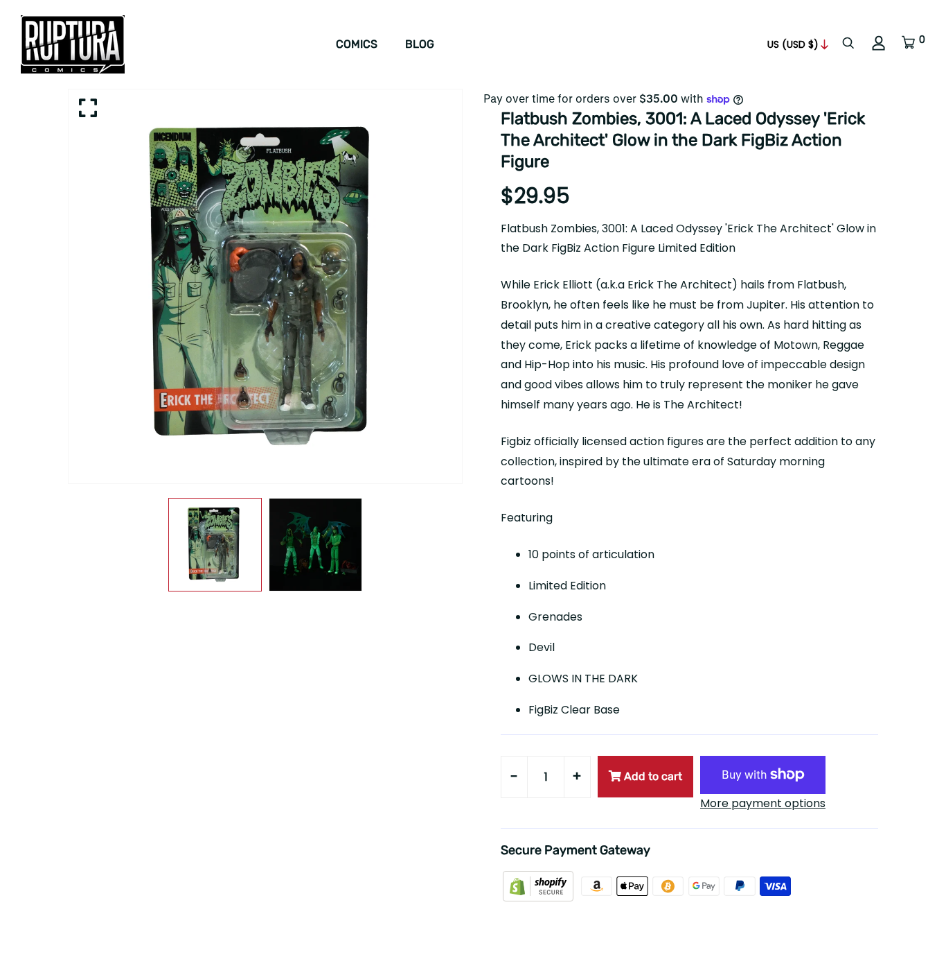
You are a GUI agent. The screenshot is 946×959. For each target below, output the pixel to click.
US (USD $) (793, 44)
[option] (265, 286)
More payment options (762, 803)
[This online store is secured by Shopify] (539, 885)
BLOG (419, 44)
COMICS (356, 44)
